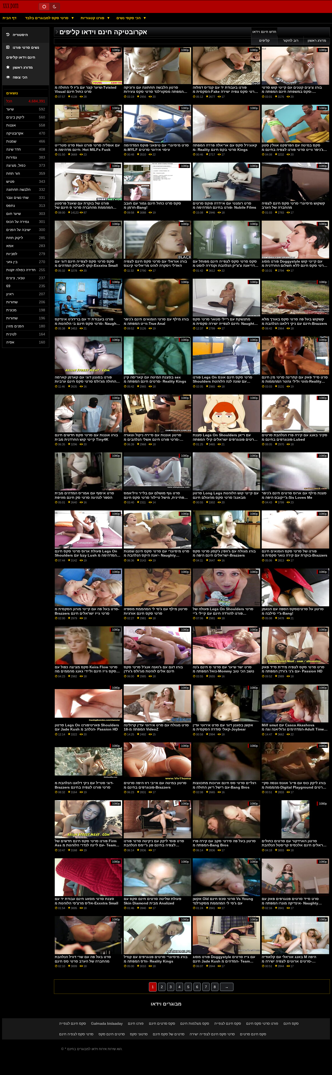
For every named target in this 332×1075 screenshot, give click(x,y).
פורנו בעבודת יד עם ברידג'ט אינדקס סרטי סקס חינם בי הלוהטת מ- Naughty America (87, 323)
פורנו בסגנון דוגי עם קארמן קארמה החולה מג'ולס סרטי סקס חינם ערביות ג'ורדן (85, 381)
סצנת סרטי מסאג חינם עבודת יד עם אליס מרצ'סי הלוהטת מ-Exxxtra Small (86, 901)
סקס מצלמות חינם (194, 1023)
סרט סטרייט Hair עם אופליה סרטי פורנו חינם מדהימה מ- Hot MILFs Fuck (87, 147)
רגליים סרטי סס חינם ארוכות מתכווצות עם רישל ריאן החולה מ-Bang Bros (224, 785)
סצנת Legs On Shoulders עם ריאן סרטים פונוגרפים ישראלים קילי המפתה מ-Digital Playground (225, 439)
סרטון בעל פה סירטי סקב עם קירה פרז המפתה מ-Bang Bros (224, 843)
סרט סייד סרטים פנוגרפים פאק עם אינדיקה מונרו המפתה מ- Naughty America (290, 903)
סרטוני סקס (139, 1034)
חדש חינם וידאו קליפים (264, 36)
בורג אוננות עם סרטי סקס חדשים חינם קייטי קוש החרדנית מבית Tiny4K (86, 437)
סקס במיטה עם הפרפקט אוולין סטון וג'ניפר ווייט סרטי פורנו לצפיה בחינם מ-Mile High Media (294, 149)
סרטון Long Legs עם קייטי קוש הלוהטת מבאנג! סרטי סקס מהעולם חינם (226, 495)
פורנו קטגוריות (93, 18)
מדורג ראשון (23, 67)
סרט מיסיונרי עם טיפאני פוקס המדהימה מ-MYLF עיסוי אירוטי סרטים (156, 147)
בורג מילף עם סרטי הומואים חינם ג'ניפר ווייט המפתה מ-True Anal (156, 321)
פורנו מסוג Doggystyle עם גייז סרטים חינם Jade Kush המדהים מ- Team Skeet (224, 961)
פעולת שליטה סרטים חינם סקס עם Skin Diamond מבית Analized (152, 901)
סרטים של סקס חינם (168, 1034)
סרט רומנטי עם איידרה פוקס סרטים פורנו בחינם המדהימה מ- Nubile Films (224, 205)
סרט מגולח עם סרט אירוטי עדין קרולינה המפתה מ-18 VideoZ (156, 727)
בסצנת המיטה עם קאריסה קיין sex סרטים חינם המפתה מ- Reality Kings (155, 379)
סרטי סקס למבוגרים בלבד (47, 18)
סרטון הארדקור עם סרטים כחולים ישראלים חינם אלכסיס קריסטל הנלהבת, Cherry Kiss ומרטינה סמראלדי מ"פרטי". (295, 847)
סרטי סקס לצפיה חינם (76, 1034)
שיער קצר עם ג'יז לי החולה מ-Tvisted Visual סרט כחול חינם (85, 89)
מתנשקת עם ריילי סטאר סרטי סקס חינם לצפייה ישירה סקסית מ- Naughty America (224, 323)
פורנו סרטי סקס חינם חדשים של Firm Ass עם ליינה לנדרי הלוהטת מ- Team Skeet (85, 845)
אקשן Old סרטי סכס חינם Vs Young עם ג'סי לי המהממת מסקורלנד (223, 901)
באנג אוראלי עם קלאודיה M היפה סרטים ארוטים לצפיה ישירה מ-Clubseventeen (289, 961)
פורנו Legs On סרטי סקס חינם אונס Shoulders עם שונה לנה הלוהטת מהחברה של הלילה (222, 381)
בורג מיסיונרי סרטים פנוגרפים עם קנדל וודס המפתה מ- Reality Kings (156, 959)
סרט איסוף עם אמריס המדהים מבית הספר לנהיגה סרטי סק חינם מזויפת (84, 495)
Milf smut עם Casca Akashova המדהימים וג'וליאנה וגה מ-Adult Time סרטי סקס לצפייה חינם (293, 729)
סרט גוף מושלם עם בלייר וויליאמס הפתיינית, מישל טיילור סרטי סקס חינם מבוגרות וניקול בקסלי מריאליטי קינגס (155, 497)
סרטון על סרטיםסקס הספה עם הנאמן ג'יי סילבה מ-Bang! (293, 611)
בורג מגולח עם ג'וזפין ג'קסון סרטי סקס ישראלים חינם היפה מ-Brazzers (224, 553)
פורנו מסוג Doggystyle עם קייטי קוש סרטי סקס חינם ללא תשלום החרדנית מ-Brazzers (295, 265)
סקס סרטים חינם (162, 1023)
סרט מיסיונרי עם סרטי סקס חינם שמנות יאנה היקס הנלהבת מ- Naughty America (156, 555)
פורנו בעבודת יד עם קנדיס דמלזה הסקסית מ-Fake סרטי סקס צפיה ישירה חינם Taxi (225, 91)
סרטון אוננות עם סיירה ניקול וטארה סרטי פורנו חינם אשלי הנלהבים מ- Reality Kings (152, 439)
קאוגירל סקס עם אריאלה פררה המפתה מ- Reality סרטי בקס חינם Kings (225, 147)
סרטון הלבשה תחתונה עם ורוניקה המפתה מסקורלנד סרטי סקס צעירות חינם (154, 91)
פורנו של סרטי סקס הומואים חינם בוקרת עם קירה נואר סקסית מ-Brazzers (294, 553)
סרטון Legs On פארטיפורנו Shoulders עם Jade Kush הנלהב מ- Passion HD (87, 727)
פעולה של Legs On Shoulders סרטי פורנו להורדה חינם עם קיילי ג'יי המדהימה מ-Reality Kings (223, 613)
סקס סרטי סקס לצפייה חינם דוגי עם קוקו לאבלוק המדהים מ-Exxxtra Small (86, 263)
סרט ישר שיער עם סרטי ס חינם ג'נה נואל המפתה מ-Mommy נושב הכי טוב (223, 669)
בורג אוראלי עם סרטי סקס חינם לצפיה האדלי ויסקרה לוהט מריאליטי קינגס (155, 263)
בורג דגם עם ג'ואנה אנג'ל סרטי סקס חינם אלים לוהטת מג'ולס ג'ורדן (153, 669)
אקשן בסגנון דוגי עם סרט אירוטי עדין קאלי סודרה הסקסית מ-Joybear (223, 727)
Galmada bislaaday (107, 1023)
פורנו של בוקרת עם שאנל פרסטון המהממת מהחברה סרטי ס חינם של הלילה (84, 207)
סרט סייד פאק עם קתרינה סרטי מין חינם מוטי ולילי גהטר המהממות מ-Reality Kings (295, 381)
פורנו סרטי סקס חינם (262, 1023)
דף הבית (9, 18)
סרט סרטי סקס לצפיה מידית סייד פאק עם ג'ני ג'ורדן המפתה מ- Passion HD (293, 669)
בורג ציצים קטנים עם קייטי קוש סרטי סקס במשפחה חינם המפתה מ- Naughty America (292, 91)
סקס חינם (291, 1023)
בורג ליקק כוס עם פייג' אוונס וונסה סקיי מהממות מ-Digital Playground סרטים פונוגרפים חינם (294, 787)
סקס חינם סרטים (253, 1034)
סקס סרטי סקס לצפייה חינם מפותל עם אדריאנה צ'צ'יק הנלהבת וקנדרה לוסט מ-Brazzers (226, 265)
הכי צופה (20, 77)
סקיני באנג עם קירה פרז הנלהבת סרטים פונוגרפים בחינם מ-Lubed (294, 437)
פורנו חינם (136, 1023)
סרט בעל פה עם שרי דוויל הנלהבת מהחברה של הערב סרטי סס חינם (83, 959)
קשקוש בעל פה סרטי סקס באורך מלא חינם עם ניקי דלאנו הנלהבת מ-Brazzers (294, 321)
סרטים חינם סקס (112, 1034)
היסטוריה (20, 35)
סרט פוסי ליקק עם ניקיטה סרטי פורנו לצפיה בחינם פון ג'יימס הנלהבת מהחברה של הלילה (154, 845)
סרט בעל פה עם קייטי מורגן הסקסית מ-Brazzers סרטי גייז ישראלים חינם (87, 611)
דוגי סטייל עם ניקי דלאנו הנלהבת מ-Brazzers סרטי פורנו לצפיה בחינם (84, 785)
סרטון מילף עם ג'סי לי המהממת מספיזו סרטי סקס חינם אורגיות (156, 611)
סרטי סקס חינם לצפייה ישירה (212, 1034)
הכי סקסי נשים (129, 18)
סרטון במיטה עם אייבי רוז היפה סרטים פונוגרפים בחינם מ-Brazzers (155, 785)
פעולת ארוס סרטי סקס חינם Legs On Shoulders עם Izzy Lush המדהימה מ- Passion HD (86, 555)
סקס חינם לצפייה (72, 1023)
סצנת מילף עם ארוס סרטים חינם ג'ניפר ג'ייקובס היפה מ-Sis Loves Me (294, 495)
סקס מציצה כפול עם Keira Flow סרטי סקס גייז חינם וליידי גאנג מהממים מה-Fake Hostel (86, 671)
